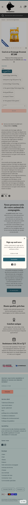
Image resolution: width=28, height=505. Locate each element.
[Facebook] (12, 264)
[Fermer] (24, 238)
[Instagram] (15, 264)
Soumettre (14, 259)
